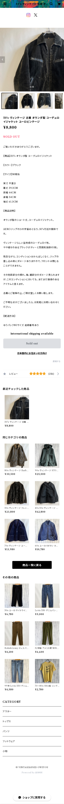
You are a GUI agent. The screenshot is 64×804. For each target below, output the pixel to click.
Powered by (28, 772)
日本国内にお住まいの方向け (32, 353)
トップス (7, 721)
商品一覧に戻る (32, 565)
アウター (7, 711)
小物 (5, 751)
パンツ (6, 731)
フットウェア (9, 741)
